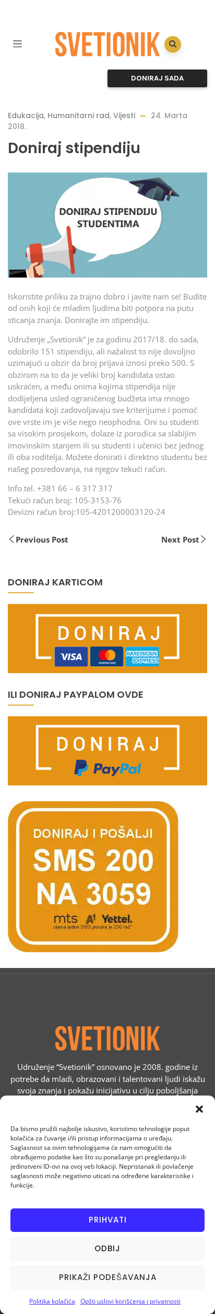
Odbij (107, 1248)
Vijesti (124, 115)
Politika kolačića (52, 1301)
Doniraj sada (157, 78)
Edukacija (26, 115)
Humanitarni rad (78, 115)
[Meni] (17, 42)
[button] (199, 1108)
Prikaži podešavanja (108, 1277)
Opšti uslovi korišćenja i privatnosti (130, 1301)
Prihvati (108, 1219)
